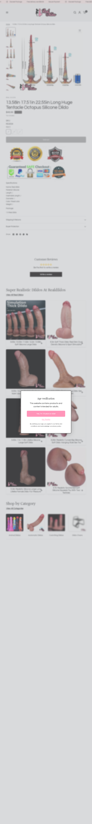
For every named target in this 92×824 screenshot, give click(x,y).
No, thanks (46, 419)
